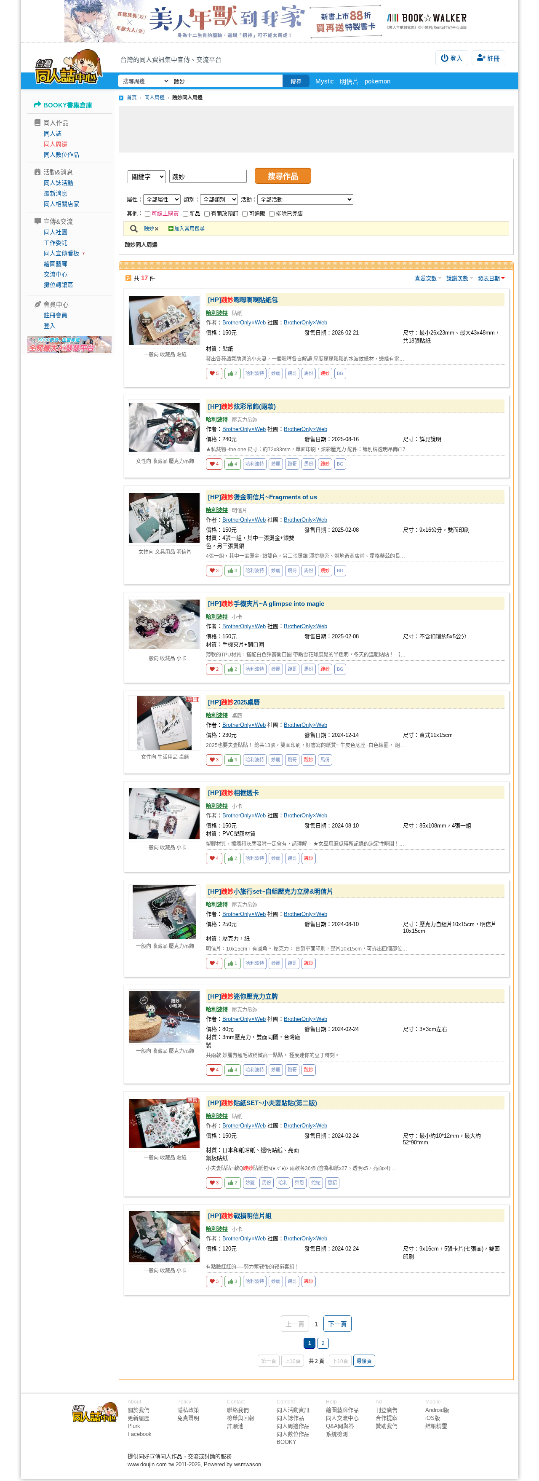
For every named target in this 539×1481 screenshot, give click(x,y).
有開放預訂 (224, 213)
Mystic (324, 81)
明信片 (349, 81)
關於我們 (138, 1410)
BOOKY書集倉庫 (67, 105)
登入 (456, 58)
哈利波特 (217, 313)
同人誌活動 (58, 182)
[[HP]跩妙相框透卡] (164, 813)
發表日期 (489, 278)
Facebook (140, 1434)
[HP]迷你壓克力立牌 (243, 996)
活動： (249, 199)
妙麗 (275, 373)
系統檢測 (337, 1434)
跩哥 (292, 373)
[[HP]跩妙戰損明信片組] (164, 1236)
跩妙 (149, 229)
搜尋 (296, 81)
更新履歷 (138, 1418)
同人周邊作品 (293, 1426)
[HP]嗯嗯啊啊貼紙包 (243, 299)
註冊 (493, 58)
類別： (192, 199)
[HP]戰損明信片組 (240, 1215)
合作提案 (387, 1418)
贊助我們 (387, 1426)
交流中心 (55, 274)
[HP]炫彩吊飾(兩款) (242, 406)
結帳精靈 (436, 1426)
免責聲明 (188, 1418)
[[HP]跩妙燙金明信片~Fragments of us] (164, 518)
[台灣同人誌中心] (69, 65)
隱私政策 (188, 1410)
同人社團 (55, 232)
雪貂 (332, 1182)
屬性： (135, 199)
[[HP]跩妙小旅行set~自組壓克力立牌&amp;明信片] (164, 912)
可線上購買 (165, 213)
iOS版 (432, 1418)
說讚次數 (457, 278)
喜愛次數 (426, 278)
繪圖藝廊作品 (342, 1410)
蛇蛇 (315, 1182)
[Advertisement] (316, 129)
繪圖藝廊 (55, 263)
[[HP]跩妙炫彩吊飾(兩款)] (164, 427)
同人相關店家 (61, 204)
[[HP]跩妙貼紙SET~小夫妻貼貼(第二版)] (164, 1124)
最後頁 (364, 1361)
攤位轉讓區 (58, 284)
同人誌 (52, 133)
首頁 (132, 98)
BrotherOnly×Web (244, 322)
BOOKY (286, 1442)
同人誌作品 (290, 1418)
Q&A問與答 (340, 1426)
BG (340, 373)
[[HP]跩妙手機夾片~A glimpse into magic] (164, 624)
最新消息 (55, 193)
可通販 (257, 213)
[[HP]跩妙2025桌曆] (164, 723)
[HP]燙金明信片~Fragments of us (262, 497)
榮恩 (299, 1182)
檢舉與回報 (240, 1418)
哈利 (283, 1182)
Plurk (134, 1426)
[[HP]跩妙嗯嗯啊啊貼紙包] (164, 320)
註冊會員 (55, 315)
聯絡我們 (238, 1410)
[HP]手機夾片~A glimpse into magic (266, 603)
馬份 (308, 373)
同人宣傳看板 (61, 253)
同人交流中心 (342, 1418)
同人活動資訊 (293, 1410)
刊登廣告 (387, 1410)
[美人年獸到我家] (269, 21)
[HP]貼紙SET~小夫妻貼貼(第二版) (262, 1102)
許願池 (235, 1426)
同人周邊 (55, 144)
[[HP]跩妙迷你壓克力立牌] (164, 1017)
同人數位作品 (61, 154)
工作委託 (55, 242)
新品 (194, 213)
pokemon (377, 81)
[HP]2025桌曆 (234, 702)
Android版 (437, 1410)
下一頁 (337, 1324)
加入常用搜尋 (189, 229)
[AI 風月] (69, 348)
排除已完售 (289, 213)
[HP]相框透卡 (233, 792)
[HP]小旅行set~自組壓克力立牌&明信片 (270, 891)
